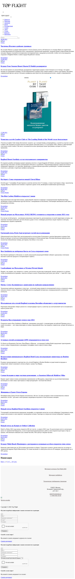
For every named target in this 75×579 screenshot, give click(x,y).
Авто (6, 29)
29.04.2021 (4, 296)
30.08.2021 (4, 39)
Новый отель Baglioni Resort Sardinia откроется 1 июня (23, 409)
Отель (2, 42)
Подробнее (4, 57)
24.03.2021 (4, 350)
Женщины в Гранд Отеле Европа (14, 392)
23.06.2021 (4, 172)
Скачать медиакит (6, 541)
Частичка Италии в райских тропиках (16, 46)
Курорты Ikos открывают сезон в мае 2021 (18, 320)
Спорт (6, 28)
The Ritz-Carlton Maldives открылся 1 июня (18, 196)
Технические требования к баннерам (54, 481)
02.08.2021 (4, 152)
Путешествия (8, 26)
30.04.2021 (4, 278)
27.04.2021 (4, 313)
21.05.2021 (4, 226)
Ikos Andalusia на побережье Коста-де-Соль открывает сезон (24, 251)
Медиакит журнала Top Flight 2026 (55, 469)
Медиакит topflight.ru (55, 475)
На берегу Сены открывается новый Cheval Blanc (20, 179)
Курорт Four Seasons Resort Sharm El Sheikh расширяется (24, 66)
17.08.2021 (4, 132)
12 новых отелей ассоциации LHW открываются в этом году (25, 340)
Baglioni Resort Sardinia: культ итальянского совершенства (24, 159)
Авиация (7, 23)
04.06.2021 (4, 208)
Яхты (6, 24)
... (10, 461)
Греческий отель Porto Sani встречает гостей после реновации (25, 233)
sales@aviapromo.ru (55, 494)
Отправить (4, 531)
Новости (7, 19)
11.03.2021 (4, 385)
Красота (6, 32)
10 (12, 461)
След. (15, 461)
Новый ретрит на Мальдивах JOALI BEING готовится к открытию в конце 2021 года (35, 214)
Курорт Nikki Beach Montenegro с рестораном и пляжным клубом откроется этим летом (36, 444)
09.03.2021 (4, 402)
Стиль (6, 31)
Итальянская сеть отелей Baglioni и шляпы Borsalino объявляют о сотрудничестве (33, 303)
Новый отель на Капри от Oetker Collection (18, 426)
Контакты (7, 34)
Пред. (2, 461)
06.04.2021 (4, 333)
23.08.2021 (4, 59)
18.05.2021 (4, 244)
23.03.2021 (4, 368)
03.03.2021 (4, 419)
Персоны (7, 21)
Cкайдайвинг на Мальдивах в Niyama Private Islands (22, 268)
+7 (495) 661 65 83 (55, 495)
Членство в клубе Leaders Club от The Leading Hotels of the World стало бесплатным (34, 139)
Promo (7, 192)
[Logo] (14, 9)
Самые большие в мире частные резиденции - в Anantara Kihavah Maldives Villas (33, 375)
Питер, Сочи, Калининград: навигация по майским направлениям (27, 285)
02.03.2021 (4, 437)
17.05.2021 (4, 261)
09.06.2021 (4, 189)
